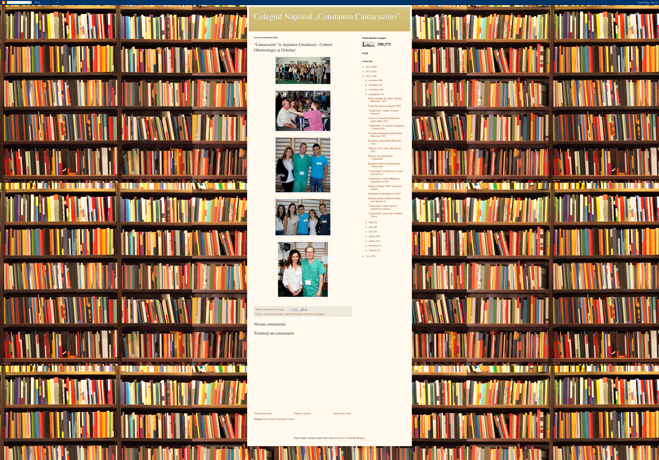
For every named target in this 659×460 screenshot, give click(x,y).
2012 (368, 76)
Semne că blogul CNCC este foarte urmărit (385, 187)
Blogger (361, 437)
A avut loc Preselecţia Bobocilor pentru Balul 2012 (384, 119)
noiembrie (374, 84)
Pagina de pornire (302, 413)
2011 (368, 256)
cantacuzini (319, 314)
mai (371, 231)
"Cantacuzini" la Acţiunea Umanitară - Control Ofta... (386, 127)
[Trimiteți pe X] (299, 309)
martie (372, 241)
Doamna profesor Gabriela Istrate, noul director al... (384, 200)
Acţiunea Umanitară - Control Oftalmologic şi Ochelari (288, 314)
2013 (368, 71)
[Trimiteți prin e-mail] (292, 309)
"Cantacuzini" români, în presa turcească (383, 112)
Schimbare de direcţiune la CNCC (384, 193)
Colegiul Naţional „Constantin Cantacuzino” (327, 16)
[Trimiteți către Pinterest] (305, 309)
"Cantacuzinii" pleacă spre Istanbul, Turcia (385, 215)
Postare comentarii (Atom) (281, 419)
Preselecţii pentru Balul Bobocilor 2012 (384, 142)
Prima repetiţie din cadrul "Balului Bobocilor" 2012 (385, 100)
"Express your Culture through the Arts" (384, 150)
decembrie (374, 80)
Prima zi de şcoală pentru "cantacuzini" (380, 157)
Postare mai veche (342, 413)
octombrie (374, 89)
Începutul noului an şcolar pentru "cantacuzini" (384, 165)
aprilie (372, 236)
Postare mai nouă (263, 413)
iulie (371, 222)
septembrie (374, 94)
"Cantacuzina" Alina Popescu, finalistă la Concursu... (382, 207)
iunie (371, 226)
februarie (373, 245)
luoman (341, 437)
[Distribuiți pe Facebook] (302, 309)
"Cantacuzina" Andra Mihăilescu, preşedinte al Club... (384, 180)
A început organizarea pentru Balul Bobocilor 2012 (385, 134)
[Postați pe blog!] (296, 309)
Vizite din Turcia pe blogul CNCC (384, 105)
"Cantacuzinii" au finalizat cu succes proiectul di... (385, 172)
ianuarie (373, 250)
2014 (368, 66)
